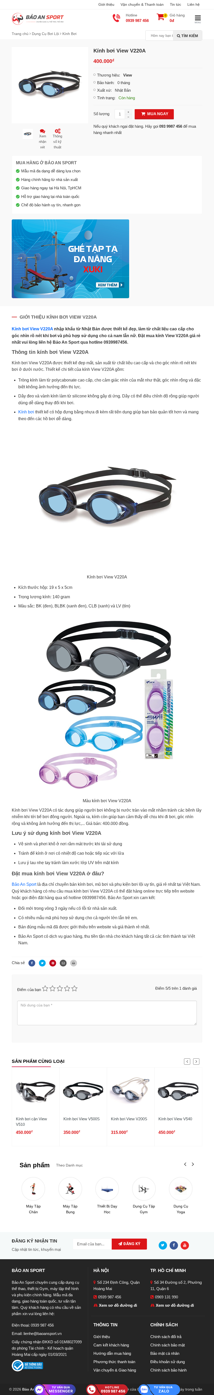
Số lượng (101, 114)
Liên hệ (193, 4)
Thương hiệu (108, 75)
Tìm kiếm (189, 36)
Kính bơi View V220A (32, 329)
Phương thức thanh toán (114, 1361)
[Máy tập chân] (33, 1188)
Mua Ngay (157, 114)
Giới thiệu (106, 4)
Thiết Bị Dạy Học (107, 1209)
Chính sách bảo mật (167, 1345)
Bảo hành (105, 82)
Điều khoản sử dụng (167, 1361)
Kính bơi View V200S (129, 1119)
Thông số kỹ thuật (57, 141)
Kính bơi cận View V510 (31, 1122)
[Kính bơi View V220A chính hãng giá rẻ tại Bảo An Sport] (50, 85)
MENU (198, 22)
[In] (72, 962)
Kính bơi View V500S (81, 1119)
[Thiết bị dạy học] (107, 1188)
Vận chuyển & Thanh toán (142, 4)
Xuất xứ (104, 90)
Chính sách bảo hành (168, 1370)
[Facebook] (31, 962)
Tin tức (175, 4)
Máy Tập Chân (33, 1209)
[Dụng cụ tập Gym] (144, 1188)
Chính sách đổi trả (165, 1336)
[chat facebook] (55, 1389)
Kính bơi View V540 (175, 1119)
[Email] (62, 962)
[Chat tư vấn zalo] (159, 1389)
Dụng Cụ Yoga (181, 1209)
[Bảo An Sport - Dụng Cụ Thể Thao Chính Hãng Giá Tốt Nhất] (38, 18)
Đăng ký (131, 1243)
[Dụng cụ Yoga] (180, 1188)
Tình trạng (105, 98)
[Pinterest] (52, 962)
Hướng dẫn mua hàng (112, 1353)
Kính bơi (26, 412)
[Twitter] (41, 962)
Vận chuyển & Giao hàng (114, 1370)
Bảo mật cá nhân (164, 1353)
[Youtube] (186, 1245)
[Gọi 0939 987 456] (107, 1389)
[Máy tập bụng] (70, 1188)
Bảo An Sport (24, 884)
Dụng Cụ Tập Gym (144, 1209)
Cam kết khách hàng (111, 1345)
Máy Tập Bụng (70, 1209)
